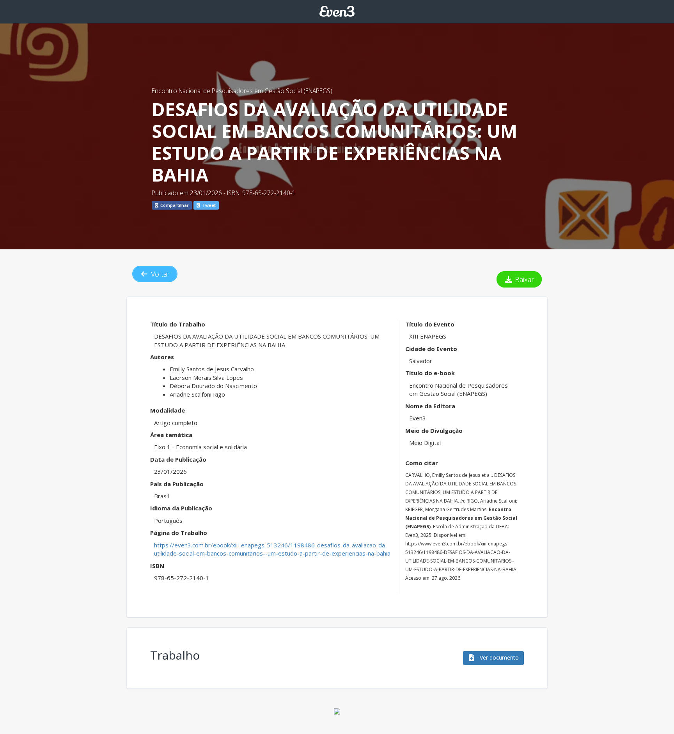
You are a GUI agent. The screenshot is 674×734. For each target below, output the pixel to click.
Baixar (523, 279)
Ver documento (498, 657)
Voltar (159, 274)
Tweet (208, 205)
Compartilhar (174, 205)
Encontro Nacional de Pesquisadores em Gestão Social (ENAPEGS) (242, 90)
